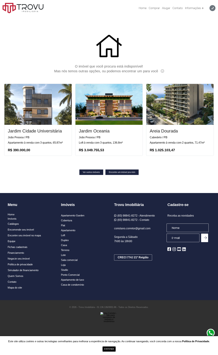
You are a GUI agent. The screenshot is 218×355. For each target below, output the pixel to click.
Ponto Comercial (70, 274)
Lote (63, 255)
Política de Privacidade (195, 341)
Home (142, 8)
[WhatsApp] (211, 333)
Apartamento (68, 230)
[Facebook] (169, 249)
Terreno (65, 250)
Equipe (11, 241)
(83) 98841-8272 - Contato (133, 219)
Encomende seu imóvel (21, 229)
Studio (64, 269)
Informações (193, 8)
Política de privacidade (20, 264)
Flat (63, 225)
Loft (63, 235)
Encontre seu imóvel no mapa (24, 235)
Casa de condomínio (72, 284)
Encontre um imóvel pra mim (122, 172)
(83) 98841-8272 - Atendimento (136, 215)
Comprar (154, 8)
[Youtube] (179, 249)
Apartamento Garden (72, 215)
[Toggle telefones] (212, 8)
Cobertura (66, 220)
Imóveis (12, 219)
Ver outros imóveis (91, 172)
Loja (63, 264)
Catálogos (13, 223)
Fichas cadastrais (17, 247)
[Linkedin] (184, 249)
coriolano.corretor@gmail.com (132, 228)
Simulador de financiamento (23, 270)
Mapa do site (15, 287)
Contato (177, 8)
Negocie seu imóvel (19, 258)
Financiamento (16, 252)
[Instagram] (174, 249)
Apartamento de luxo (72, 279)
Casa (64, 245)
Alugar (166, 8)
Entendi (109, 349)
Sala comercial (69, 259)
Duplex (65, 240)
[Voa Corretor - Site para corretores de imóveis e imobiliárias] (109, 322)
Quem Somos (15, 276)
